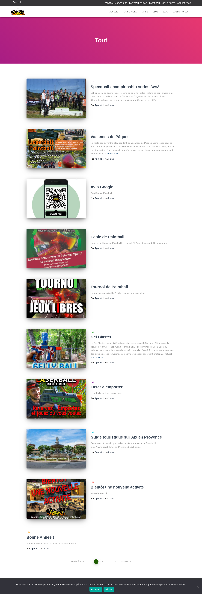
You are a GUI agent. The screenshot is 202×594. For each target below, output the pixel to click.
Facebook (17, 2)
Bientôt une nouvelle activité (117, 487)
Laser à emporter (107, 387)
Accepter (95, 589)
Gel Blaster (101, 337)
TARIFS (145, 12)
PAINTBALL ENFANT (138, 3)
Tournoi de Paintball (109, 287)
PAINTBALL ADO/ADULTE (116, 3)
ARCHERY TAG (184, 3)
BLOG (165, 12)
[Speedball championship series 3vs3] (56, 98)
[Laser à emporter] (56, 398)
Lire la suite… (114, 153)
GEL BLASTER (168, 3)
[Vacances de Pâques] (56, 148)
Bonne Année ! (40, 537)
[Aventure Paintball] (18, 12)
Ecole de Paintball (107, 237)
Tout (93, 81)
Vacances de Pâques (110, 137)
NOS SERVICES (130, 12)
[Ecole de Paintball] (56, 248)
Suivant (125, 562)
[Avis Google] (56, 198)
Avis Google (102, 187)
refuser (109, 589)
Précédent (78, 562)
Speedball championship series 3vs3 (125, 87)
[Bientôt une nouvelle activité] (56, 499)
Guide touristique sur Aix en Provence (126, 437)
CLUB (155, 12)
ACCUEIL (114, 12)
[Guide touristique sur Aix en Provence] (56, 448)
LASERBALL (154, 3)
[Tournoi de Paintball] (56, 298)
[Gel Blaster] (56, 349)
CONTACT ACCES (181, 12)
